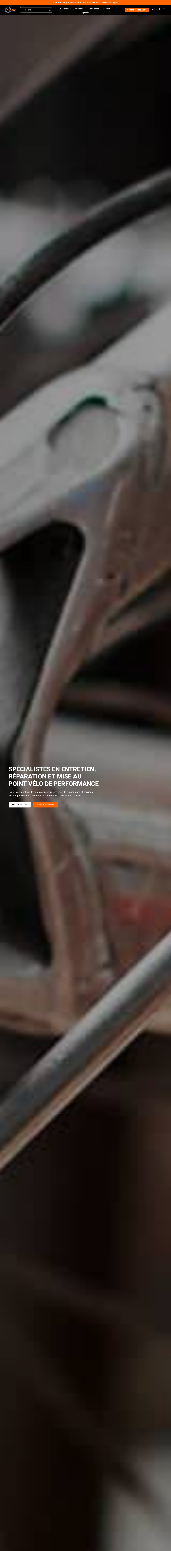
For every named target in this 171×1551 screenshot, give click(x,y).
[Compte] (159, 10)
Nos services (65, 9)
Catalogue (78, 9)
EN (152, 10)
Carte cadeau (94, 9)
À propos (85, 13)
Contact (106, 9)
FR (156, 10)
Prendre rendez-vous (46, 804)
